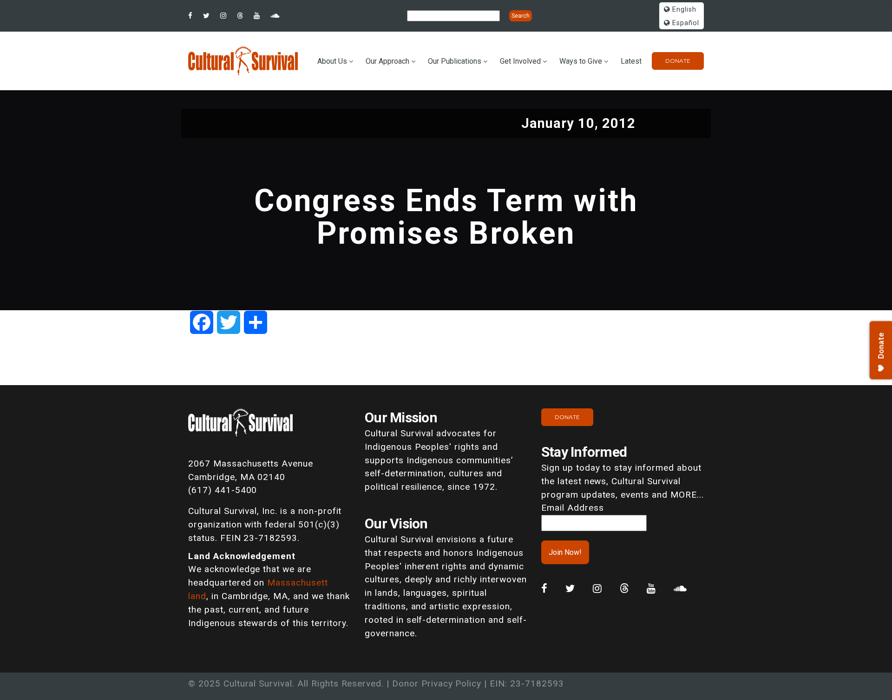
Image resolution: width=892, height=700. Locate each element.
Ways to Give (580, 61)
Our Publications (454, 61)
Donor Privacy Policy (436, 683)
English (683, 9)
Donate (677, 60)
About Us (332, 61)
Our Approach (387, 61)
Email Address (572, 507)
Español (684, 23)
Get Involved (520, 61)
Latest (631, 61)
